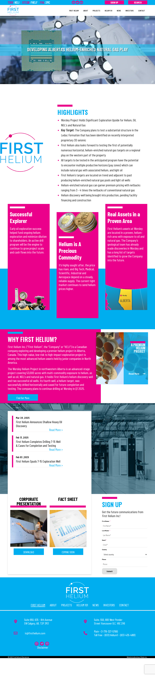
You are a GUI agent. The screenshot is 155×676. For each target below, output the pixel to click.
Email (104, 540)
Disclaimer (42, 647)
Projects (66, 605)
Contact (124, 605)
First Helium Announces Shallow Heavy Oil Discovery (39, 424)
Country (104, 549)
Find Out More (22, 398)
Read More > (56, 430)
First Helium (38, 605)
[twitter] (77, 2)
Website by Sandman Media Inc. (137, 657)
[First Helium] (13, 10)
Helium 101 (82, 605)
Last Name (106, 530)
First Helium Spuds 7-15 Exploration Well (38, 461)
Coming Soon (68, 552)
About (53, 605)
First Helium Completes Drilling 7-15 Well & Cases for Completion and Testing (38, 443)
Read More (136, 373)
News (95, 605)
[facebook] (81, 2)
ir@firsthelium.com (35, 633)
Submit (110, 571)
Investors (109, 605)
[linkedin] (73, 2)
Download (28, 552)
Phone (104, 559)
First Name (106, 521)
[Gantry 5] (77, 592)
